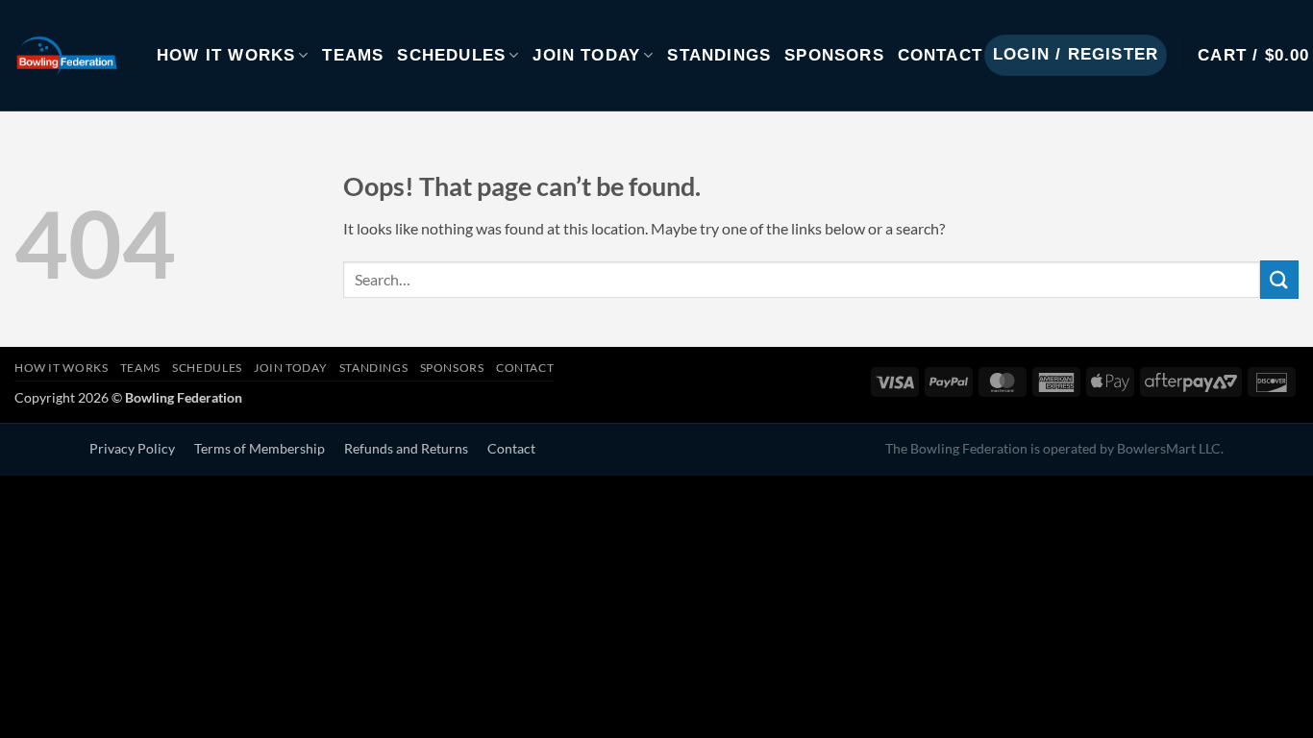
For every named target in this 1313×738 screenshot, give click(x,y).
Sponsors (834, 55)
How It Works (226, 55)
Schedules (451, 55)
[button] (1075, 55)
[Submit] (1279, 279)
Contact (940, 55)
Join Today (586, 55)
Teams (353, 55)
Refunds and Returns (406, 448)
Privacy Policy (132, 448)
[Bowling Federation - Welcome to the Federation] (71, 56)
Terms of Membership (259, 448)
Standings (719, 55)
